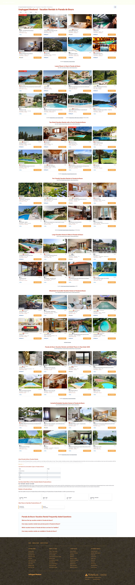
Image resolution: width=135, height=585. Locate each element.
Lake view (27, 483)
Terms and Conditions (96, 579)
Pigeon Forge (93, 558)
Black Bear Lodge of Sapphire (96, 553)
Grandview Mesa (31, 551)
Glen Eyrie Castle (31, 553)
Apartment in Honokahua (74, 560)
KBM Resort (72, 556)
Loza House (93, 562)
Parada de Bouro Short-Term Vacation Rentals (69, 454)
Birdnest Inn (93, 560)
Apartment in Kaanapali (74, 553)
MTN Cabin (30, 558)
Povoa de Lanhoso (76, 280)
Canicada (25, 88)
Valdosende (75, 32)
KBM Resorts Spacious (73, 567)
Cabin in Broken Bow (31, 562)
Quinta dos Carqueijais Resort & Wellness (26, 53)
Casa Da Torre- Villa (22, 109)
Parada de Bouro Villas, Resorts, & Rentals (76, 117)
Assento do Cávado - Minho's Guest (49, 311)
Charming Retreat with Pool (73, 390)
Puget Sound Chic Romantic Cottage (55, 556)
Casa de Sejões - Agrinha (23, 222)
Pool (19, 483)
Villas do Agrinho (71, 255)
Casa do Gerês (46, 86)
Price (25, 12)
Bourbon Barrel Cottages (53, 567)
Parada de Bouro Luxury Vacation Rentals (56, 117)
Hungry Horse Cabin (31, 556)
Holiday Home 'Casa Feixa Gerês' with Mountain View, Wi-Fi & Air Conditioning (104, 424)
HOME (29, 543)
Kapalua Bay (72, 554)
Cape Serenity (93, 563)
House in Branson (94, 567)
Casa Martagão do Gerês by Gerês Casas (26, 255)
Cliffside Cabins (32, 548)
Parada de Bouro (76, 55)
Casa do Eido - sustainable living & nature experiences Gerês (79, 334)
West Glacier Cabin (31, 567)
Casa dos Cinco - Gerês (72, 142)
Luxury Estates (73, 548)
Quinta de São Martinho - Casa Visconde (50, 199)
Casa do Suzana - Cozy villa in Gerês (50, 278)
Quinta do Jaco (21, 334)
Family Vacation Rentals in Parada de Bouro (68, 286)
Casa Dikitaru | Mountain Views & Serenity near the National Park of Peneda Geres (30, 424)
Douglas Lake (93, 554)
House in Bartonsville (52, 565)
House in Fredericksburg (53, 563)
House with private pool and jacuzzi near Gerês (27, 165)
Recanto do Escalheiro (23, 142)
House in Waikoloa (73, 551)
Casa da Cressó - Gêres (97, 446)
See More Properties (67, 342)
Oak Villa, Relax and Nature (73, 53)
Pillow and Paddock (94, 565)
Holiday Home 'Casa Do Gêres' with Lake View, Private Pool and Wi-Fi (30, 87)
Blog (127, 2)
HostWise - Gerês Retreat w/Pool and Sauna (26, 30)
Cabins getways (35, 543)
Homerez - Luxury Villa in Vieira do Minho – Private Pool (103, 109)
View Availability (38, 34)
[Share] (115, 7)
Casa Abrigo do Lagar (47, 334)
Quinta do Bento (96, 311)
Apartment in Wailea (73, 558)
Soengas (25, 32)
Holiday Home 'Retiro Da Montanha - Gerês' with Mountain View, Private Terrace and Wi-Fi (54, 424)
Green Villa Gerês (96, 165)
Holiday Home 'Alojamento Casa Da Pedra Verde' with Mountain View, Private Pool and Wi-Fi (79, 87)
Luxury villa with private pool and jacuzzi (50, 255)
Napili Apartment (73, 563)
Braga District (46, 145)
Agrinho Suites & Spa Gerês (98, 53)
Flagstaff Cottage (52, 558)
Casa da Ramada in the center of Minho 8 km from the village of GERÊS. (79, 279)
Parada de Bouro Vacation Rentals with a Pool (69, 173)
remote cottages (117, 2)
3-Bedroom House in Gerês (98, 222)
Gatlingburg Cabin (31, 565)
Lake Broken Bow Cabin (32, 560)
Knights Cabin (30, 563)
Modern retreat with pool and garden (25, 390)
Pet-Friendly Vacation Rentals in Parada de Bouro (66, 230)
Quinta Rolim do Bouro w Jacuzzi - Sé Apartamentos (77, 423)
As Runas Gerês (96, 30)
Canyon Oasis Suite (94, 551)
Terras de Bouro (71, 32)
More (36, 12)
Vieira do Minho (21, 32)
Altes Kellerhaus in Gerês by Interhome (75, 222)
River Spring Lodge (31, 554)
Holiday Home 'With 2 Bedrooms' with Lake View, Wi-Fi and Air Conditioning (103, 368)
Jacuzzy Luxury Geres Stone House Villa (50, 30)
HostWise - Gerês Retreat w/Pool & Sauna (100, 86)
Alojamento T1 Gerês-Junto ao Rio (49, 390)
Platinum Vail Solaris (73, 565)
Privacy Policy (87, 579)
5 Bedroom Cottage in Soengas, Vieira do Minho (101, 278)
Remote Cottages (44, 543)
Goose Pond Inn (93, 556)
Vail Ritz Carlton (72, 562)
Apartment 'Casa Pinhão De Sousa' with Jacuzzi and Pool (53, 109)
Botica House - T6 (96, 255)
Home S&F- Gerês (22, 367)
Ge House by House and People (24, 446)
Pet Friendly (23, 483)
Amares (50, 145)
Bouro (50, 32)
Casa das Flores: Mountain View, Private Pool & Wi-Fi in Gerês (54, 222)
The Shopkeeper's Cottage (53, 560)
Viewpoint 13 (46, 446)
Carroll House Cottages (53, 553)
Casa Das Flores (46, 142)
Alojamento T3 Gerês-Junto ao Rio (49, 367)
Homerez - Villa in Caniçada (98, 142)
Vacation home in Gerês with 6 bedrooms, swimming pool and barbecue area (79, 166)
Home (104, 2)
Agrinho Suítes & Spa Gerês (73, 30)
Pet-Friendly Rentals (95, 548)
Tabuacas (100, 111)
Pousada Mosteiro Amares (73, 311)
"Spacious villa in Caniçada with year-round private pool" (78, 109)
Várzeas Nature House (23, 311)
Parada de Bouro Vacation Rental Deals (69, 398)
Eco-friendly (32, 483)
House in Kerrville (52, 562)
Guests (31, 12)
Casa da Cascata (47, 53)
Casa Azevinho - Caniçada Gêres (24, 199)
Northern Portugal (46, 32)
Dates (21, 12)
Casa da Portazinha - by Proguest (49, 165)
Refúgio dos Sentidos (97, 390)
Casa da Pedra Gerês (22, 278)
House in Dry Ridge (52, 554)
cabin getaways (109, 2)
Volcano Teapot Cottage (53, 551)
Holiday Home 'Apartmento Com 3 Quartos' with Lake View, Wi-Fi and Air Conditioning (80, 447)
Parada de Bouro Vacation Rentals (69, 61)
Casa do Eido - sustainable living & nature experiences (78, 199)
